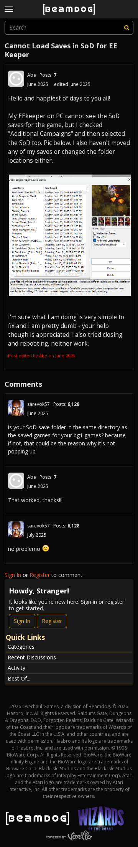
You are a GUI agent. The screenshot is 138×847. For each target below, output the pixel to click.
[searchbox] (69, 28)
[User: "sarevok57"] (16, 408)
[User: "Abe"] (16, 79)
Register (40, 574)
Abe (31, 75)
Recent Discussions (32, 657)
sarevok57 (38, 404)
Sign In (13, 574)
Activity (16, 667)
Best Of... (19, 678)
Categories (21, 646)
